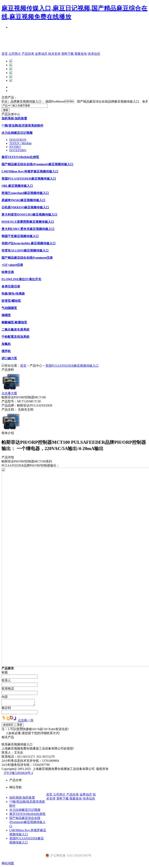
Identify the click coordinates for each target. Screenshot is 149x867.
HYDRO (15, 146)
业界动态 (41, 53)
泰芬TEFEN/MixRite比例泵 (27, 814)
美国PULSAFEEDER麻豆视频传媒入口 (72, 365)
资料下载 (67, 53)
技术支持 (54, 53)
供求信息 (94, 53)
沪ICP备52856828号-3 (18, 773)
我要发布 (80, 53)
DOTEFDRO (17, 150)
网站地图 (8, 863)
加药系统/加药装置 (22, 797)
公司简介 (15, 53)
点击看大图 (9, 393)
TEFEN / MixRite (20, 143)
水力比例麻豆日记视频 (24, 809)
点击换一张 (25, 720)
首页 (5, 53)
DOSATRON (17, 139)
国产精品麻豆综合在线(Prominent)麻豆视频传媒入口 (27, 822)
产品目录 (28, 53)
